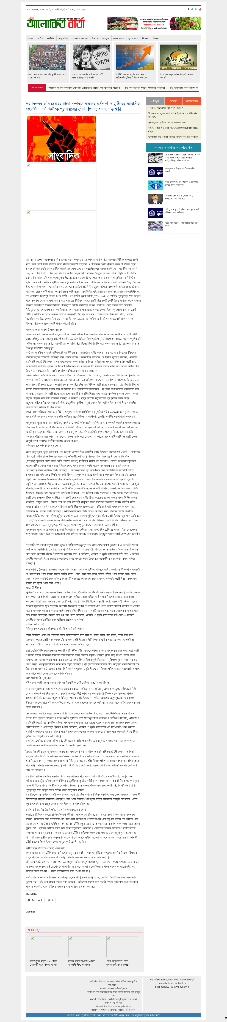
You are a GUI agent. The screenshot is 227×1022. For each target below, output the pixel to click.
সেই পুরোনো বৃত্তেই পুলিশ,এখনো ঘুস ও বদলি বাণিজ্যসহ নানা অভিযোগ (182, 211)
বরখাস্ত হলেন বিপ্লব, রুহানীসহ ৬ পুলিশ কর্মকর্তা (180, 170)
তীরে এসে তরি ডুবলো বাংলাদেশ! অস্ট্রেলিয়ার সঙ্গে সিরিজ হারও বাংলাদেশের (172, 114)
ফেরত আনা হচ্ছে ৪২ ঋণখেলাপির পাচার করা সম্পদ (181, 224)
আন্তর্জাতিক (63, 38)
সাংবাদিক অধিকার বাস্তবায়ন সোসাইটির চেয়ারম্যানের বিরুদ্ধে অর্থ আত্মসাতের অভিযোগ (72, 88)
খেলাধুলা (105, 38)
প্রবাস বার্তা (133, 38)
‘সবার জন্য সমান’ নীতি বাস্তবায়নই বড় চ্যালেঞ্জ (117, 962)
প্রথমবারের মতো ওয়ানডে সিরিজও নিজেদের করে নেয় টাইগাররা (173, 136)
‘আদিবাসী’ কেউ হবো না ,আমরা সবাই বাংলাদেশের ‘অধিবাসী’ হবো (179, 197)
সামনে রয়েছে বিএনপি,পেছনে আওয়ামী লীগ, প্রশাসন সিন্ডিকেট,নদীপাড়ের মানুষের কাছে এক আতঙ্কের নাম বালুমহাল (83, 966)
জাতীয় (40, 38)
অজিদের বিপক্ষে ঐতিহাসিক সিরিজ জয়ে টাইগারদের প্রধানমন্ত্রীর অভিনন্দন (172, 129)
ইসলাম (95, 38)
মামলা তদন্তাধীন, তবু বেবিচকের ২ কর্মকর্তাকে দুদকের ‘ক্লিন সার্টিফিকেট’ (181, 183)
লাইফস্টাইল (192, 101)
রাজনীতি (50, 38)
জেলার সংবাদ (118, 38)
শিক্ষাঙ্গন (156, 38)
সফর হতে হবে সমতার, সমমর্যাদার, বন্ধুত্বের (135, 88)
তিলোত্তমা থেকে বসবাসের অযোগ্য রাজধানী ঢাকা (182, 88)
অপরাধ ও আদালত (80, 38)
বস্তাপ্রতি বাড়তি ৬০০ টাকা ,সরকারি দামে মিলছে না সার (43, 962)
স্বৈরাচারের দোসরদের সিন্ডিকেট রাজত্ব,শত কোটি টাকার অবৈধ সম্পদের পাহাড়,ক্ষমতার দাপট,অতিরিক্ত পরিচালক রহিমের (182, 157)
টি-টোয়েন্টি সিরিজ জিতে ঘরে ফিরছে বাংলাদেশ (165, 107)
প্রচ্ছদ (30, 38)
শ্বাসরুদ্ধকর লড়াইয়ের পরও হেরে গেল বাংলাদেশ (167, 122)
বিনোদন (145, 38)
